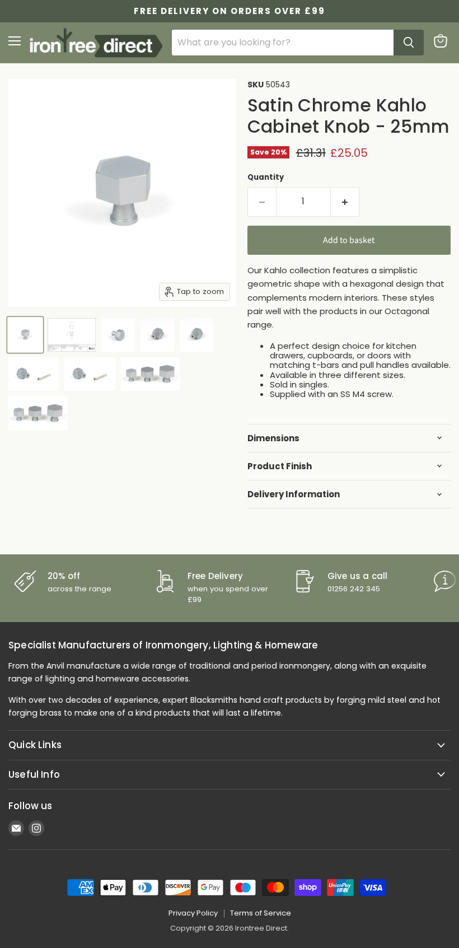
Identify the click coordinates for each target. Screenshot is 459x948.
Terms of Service (260, 913)
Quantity (265, 177)
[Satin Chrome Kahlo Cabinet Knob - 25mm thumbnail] (25, 335)
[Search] (409, 42)
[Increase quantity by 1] (345, 201)
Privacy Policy (193, 913)
